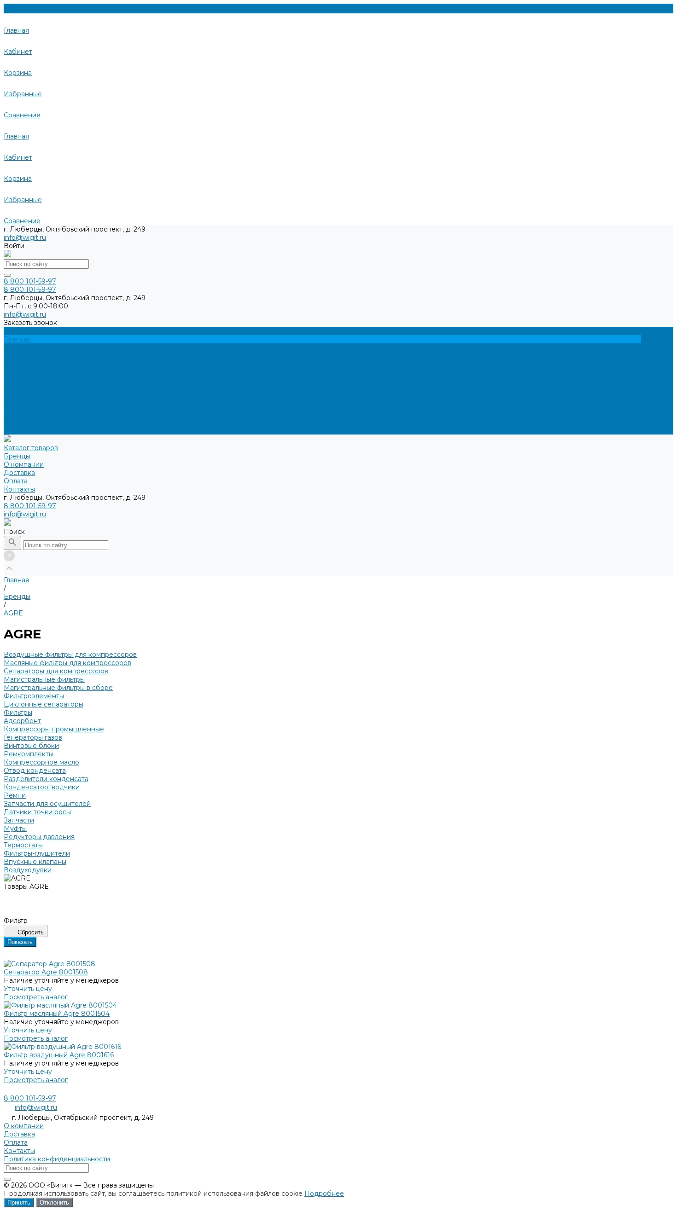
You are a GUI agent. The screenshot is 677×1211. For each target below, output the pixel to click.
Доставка (19, 414)
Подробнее (324, 1193)
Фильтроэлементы (34, 696)
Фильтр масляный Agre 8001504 (57, 1013)
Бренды (17, 397)
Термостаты (23, 845)
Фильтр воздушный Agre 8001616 (59, 1055)
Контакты (19, 430)
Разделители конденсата (46, 779)
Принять (18, 1202)
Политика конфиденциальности (57, 1159)
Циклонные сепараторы (43, 704)
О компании (24, 405)
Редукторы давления (39, 837)
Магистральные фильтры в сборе (58, 688)
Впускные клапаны (35, 862)
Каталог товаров (31, 389)
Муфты (15, 828)
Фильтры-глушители (37, 853)
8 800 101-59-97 (30, 506)
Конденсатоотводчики (42, 787)
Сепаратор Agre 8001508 (46, 972)
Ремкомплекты (28, 754)
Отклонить (54, 1202)
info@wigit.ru (25, 237)
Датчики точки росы (37, 812)
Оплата (16, 422)
